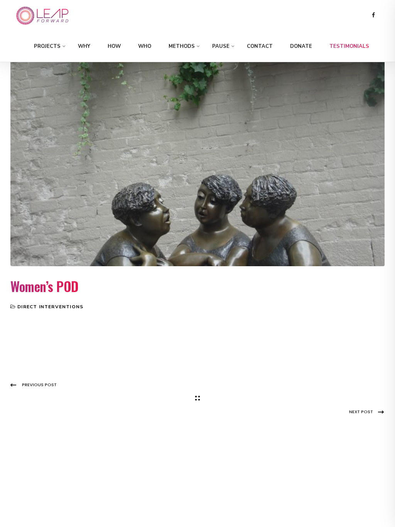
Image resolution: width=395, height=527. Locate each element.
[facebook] (373, 15)
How (114, 46)
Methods (182, 46)
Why (84, 46)
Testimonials (349, 46)
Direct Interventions (50, 307)
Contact (260, 46)
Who (144, 46)
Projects (47, 46)
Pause (221, 46)
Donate (301, 46)
